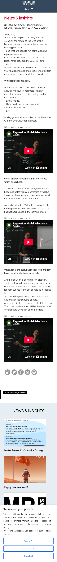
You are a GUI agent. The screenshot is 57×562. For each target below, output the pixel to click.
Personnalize (28, 548)
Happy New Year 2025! (16, 487)
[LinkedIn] (7, 372)
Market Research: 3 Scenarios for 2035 (23, 450)
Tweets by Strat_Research (14, 396)
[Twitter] (14, 372)
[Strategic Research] (28, 3)
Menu (26, 9)
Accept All (28, 541)
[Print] (34, 372)
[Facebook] (21, 372)
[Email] (27, 372)
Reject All (28, 556)
